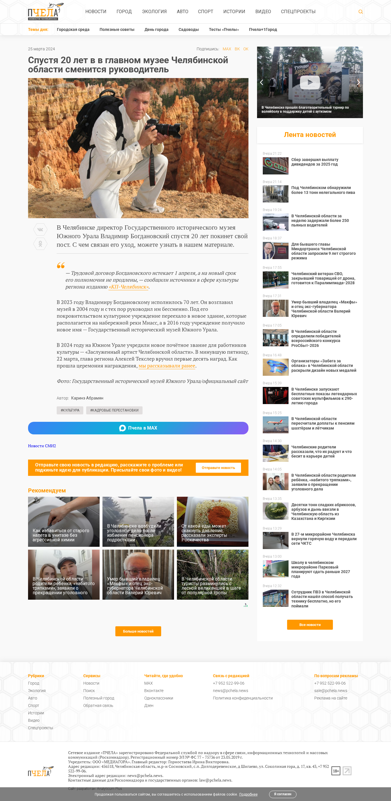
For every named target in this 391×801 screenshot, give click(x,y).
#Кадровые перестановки (114, 410)
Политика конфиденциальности (243, 698)
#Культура (70, 410)
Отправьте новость (218, 468)
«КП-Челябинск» (128, 286)
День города (157, 29)
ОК (245, 49)
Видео (263, 11)
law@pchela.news (215, 780)
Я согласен (282, 794)
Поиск (89, 690)
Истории (234, 11)
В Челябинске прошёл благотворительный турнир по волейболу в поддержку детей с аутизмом (305, 110)
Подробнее (248, 794)
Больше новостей (138, 631)
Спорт (205, 11)
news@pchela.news (230, 690)
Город (124, 11)
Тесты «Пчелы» (224, 29)
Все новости (310, 625)
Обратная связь (98, 705)
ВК (237, 49)
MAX (227, 49)
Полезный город (98, 698)
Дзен (148, 705)
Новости (95, 11)
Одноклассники (158, 698)
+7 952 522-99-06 (228, 683)
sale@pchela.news (330, 690)
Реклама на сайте (330, 698)
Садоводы (189, 29)
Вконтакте (153, 690)
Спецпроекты (298, 11)
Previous (261, 82)
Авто (182, 11)
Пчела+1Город (263, 29)
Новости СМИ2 (42, 445)
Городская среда (73, 29)
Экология (154, 11)
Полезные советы (117, 29)
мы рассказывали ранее (167, 365)
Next (358, 82)
